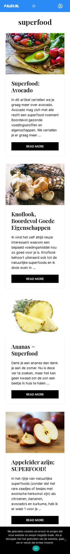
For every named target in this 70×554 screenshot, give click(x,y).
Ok (36, 548)
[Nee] (65, 540)
